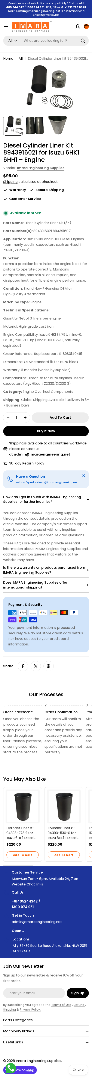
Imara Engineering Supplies (40, 167)
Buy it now (46, 431)
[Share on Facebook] (23, 666)
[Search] (82, 40)
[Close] (84, 476)
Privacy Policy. (30, 1009)
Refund (79, 1005)
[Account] (77, 26)
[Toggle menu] (5, 26)
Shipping (10, 181)
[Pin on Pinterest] (48, 666)
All (21, 58)
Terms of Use (61, 1005)
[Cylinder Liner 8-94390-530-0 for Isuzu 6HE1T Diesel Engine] (64, 806)
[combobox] (46, 41)
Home (8, 58)
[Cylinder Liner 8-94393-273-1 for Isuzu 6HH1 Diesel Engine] (23, 806)
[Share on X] (36, 666)
